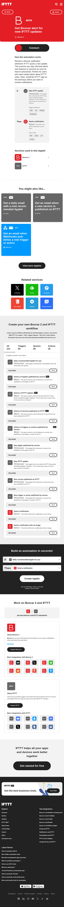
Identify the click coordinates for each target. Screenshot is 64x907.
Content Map (6, 828)
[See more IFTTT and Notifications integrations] (31, 718)
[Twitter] (37, 899)
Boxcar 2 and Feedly (45, 819)
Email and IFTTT (44, 828)
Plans (3, 835)
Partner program (30, 893)
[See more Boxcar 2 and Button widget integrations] (31, 670)
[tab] (9, 347)
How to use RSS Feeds (9, 864)
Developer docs (7, 838)
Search (4, 832)
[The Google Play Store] (38, 886)
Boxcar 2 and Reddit (45, 822)
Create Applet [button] (32, 578)
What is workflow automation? (11, 861)
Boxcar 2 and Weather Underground (50, 812)
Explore (5, 809)
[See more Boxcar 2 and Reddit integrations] (14, 670)
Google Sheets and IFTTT (47, 842)
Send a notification (36, 121)
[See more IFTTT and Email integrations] (14, 718)
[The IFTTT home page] (7, 4)
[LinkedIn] (23, 899)
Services (4, 812)
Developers (12, 893)
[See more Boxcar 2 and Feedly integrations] (47, 662)
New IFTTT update (36, 91)
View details (12, 370)
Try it (53, 370)
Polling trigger (20, 363)
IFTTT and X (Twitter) (45, 838)
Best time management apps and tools (14, 857)
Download (10, 644)
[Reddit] (47, 899)
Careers (20, 893)
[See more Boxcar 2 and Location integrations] (47, 670)
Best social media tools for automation (14, 880)
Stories (4, 816)
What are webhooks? (8, 867)
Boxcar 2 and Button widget (48, 825)
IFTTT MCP (5, 822)
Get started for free (32, 765)
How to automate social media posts (13, 877)
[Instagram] (28, 899)
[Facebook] (18, 899)
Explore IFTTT (14, 705)
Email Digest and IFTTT (46, 835)
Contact (39, 893)
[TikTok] (42, 899)
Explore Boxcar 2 (15, 649)
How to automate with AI (9, 851)
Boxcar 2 (10, 638)
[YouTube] (32, 899)
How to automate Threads (10, 873)
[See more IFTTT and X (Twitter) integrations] (14, 726)
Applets (4, 819)
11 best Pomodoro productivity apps (13, 870)
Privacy (46, 893)
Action (18, 514)
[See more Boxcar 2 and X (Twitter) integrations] (31, 662)
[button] (61, 4)
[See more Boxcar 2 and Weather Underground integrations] (14, 662)
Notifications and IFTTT (46, 832)
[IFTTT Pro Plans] (47, 377)
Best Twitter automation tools (11, 854)
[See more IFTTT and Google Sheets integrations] (31, 726)
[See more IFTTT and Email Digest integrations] (47, 718)
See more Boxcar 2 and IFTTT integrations (32, 615)
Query (17, 379)
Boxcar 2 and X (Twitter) (46, 816)
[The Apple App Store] (25, 886)
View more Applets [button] (32, 266)
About (53, 893)
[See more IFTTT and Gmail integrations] (47, 726)
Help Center (5, 825)
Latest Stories (7, 847)
